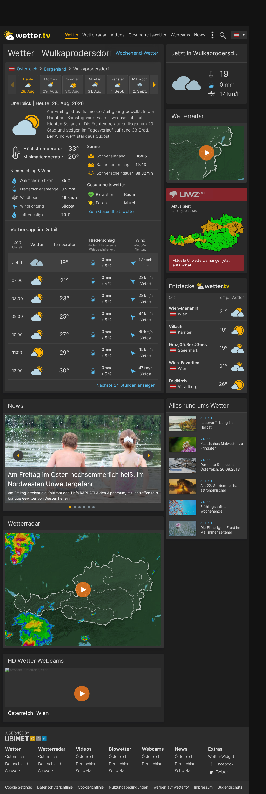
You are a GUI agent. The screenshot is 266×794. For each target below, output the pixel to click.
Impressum (203, 787)
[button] (148, 455)
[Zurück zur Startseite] (27, 35)
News (199, 34)
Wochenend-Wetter (137, 53)
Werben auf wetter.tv (171, 787)
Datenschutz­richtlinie (55, 787)
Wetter (72, 34)
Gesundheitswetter (148, 34)
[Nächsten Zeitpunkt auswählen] (153, 84)
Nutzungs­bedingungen (128, 787)
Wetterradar (94, 34)
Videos (118, 34)
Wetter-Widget (221, 756)
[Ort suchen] (222, 35)
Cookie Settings (18, 787)
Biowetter (120, 749)
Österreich (27, 68)
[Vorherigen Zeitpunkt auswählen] (12, 84)
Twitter (221, 771)
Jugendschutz (230, 787)
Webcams (180, 34)
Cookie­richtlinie (91, 787)
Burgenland (56, 69)
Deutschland (16, 763)
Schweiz (12, 770)
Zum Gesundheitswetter (111, 211)
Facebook (224, 764)
